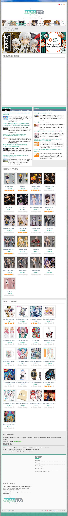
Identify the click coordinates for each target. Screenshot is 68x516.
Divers (13, 110)
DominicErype (45, 447)
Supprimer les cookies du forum (43, 471)
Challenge (39, 23)
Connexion (50, 23)
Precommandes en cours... (11, 56)
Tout (6, 110)
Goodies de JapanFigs (10, 302)
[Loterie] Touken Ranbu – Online (42, 113)
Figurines (36, 108)
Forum (29, 23)
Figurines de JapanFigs (10, 169)
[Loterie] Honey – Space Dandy (42, 122)
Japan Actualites (7, 108)
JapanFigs (54, 510)
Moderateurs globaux (17, 441)
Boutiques (20, 23)
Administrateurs (10, 441)
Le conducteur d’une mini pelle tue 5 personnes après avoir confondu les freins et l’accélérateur (16, 124)
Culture (20, 110)
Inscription (11, 28)
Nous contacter (39, 468)
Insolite (28, 110)
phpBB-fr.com (9, 514)
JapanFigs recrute (40, 465)
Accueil (10, 23)
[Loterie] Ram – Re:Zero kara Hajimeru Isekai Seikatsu (48, 131)
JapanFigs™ (9, 510)
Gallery (38, 463)
